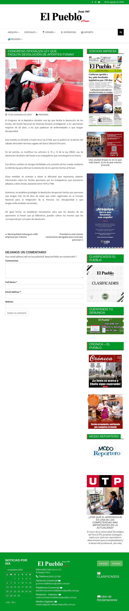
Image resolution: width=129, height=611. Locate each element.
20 (7, 591)
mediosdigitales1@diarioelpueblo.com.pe (55, 604)
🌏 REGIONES (14, 39)
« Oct (7, 602)
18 (26, 587)
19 (30, 587)
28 (11, 595)
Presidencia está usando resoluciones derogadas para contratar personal (64, 237)
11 (26, 583)
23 (19, 591)
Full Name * (11, 282)
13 (7, 587)
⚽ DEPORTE (87, 32)
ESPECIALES (29, 32)
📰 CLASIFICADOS (108, 575)
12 (30, 583)
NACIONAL (44, 114)
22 (15, 591)
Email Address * (13, 292)
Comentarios (11, 260)
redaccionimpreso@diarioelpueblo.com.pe (56, 597)
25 (26, 591)
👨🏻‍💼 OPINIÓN (48, 32)
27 (7, 595)
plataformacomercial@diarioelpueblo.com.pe (57, 590)
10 (22, 583)
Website (9, 301)
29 (15, 595)
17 (22, 587)
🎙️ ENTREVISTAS (68, 32)
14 (11, 587)
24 (22, 591)
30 (19, 595)
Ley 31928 (47, 139)
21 (11, 591)
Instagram (95, 2)
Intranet (103, 563)
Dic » (14, 602)
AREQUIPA (13, 32)
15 (15, 587)
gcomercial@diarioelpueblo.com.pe (53, 583)
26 (30, 591)
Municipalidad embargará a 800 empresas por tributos (21, 235)
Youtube (99, 2)
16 (19, 587)
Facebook (92, 2)
